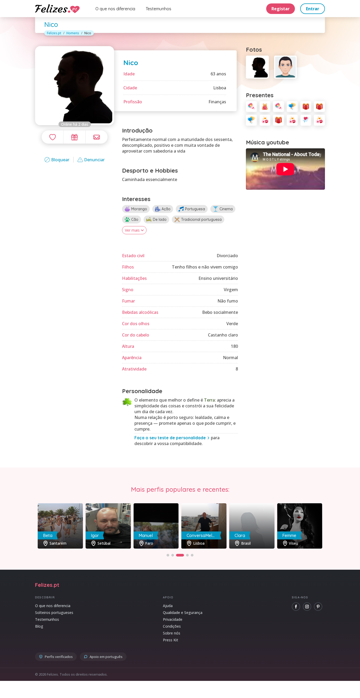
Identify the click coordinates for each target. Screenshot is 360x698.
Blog (39, 626)
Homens (72, 33)
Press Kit (170, 639)
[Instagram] (307, 606)
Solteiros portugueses (54, 612)
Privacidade (172, 619)
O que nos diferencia (115, 8)
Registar (280, 9)
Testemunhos (158, 8)
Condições (172, 626)
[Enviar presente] (74, 137)
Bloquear (60, 160)
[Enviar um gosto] (52, 137)
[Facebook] (296, 606)
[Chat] (97, 137)
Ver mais (132, 230)
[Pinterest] (318, 606)
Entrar (312, 9)
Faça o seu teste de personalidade (170, 437)
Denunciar (94, 160)
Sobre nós (171, 633)
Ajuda (168, 605)
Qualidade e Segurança (182, 612)
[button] (168, 555)
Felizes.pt (54, 33)
